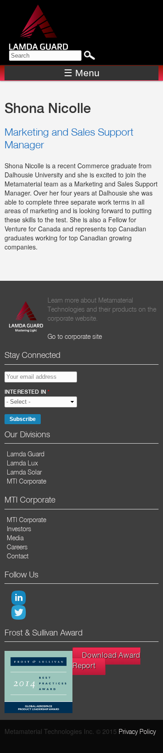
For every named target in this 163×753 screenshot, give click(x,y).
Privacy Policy (137, 732)
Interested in (27, 392)
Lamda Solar (24, 472)
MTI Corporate (26, 482)
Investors (19, 529)
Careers (17, 547)
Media (15, 538)
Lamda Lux (22, 463)
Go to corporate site (75, 337)
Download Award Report (106, 661)
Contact (18, 556)
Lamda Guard (25, 454)
